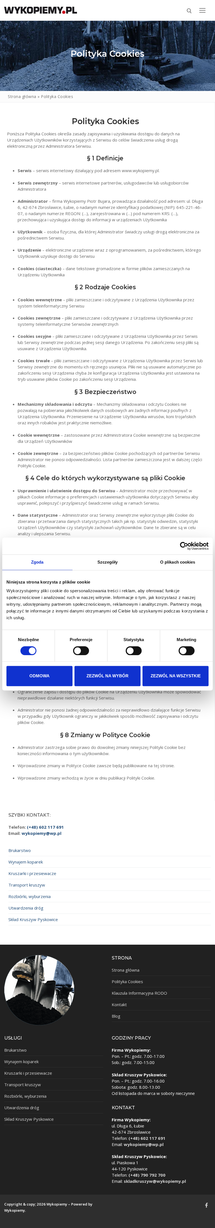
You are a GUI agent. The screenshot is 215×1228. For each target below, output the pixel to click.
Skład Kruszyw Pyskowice (33, 919)
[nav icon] (202, 10)
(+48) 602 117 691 (45, 827)
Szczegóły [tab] (107, 562)
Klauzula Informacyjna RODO (139, 993)
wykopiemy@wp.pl (41, 833)
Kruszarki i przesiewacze (32, 873)
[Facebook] (206, 1205)
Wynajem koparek (25, 862)
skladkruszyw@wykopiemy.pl (155, 1181)
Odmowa (39, 676)
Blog (116, 1016)
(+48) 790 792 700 (146, 1175)
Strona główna (22, 96)
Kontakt (119, 1004)
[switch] (81, 650)
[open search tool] (189, 10)
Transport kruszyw (26, 885)
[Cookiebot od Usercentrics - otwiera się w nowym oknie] (184, 546)
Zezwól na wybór (107, 676)
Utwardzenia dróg (25, 908)
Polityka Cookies (127, 981)
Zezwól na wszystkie (176, 676)
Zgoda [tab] (37, 562)
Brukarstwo (19, 850)
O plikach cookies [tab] (177, 562)
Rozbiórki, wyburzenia (29, 896)
